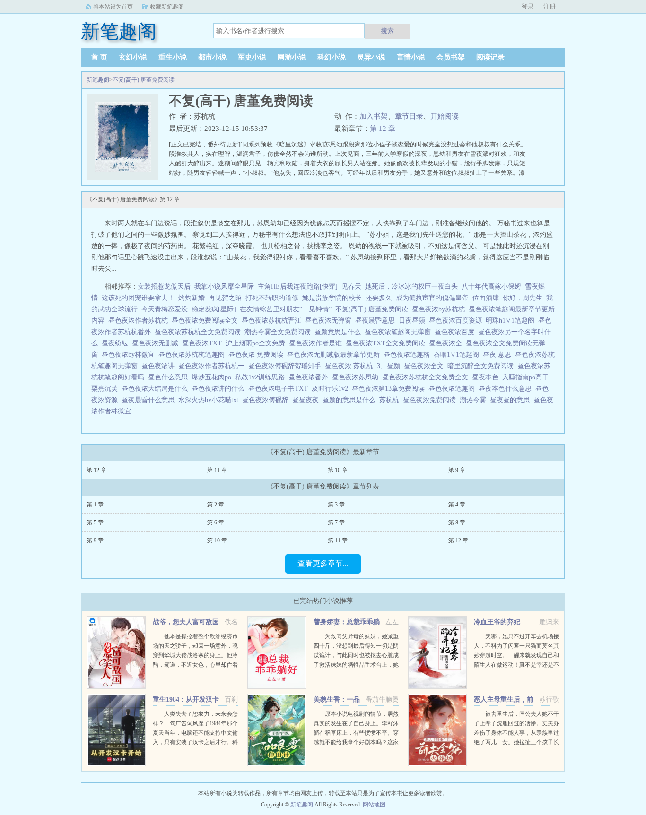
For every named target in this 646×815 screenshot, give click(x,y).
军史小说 (252, 57)
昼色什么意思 (170, 377)
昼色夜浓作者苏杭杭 (140, 320)
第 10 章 (338, 470)
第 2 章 (215, 504)
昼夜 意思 (499, 354)
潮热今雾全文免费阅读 (279, 331)
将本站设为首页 (113, 6)
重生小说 (172, 57)
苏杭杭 (391, 399)
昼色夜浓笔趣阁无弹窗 (400, 331)
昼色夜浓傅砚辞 (267, 399)
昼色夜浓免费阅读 (431, 399)
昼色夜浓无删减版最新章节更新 (335, 354)
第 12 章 (382, 128)
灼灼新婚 (191, 297)
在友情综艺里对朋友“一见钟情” (286, 309)
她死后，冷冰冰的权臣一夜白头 (411, 286)
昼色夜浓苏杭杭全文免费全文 (427, 377)
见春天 (351, 286)
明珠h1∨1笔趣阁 (512, 320)
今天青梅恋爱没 (164, 309)
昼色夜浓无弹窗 (330, 320)
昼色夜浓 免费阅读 (257, 354)
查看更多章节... (323, 563)
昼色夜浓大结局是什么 (157, 388)
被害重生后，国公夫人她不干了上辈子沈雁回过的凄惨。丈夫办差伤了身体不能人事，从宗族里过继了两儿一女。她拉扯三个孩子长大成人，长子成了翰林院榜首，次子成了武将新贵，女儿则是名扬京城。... (516, 742)
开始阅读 (444, 116)
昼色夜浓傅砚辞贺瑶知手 (286, 365)
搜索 (387, 30)
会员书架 (450, 57)
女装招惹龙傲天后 (164, 286)
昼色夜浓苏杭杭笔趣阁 (193, 354)
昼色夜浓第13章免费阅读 (390, 388)
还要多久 (379, 297)
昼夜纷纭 (117, 343)
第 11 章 (217, 470)
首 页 (99, 57)
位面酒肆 (485, 297)
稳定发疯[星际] (214, 309)
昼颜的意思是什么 (351, 399)
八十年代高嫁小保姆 (491, 286)
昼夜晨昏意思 (377, 320)
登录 (528, 6)
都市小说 (212, 57)
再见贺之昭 (225, 297)
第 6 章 (215, 522)
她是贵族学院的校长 (332, 297)
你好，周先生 (522, 297)
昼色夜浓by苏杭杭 (440, 309)
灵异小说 (371, 57)
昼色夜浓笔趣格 (409, 354)
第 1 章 (95, 504)
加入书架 (373, 116)
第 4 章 (456, 504)
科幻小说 (331, 57)
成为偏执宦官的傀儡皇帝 (432, 297)
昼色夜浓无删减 (157, 343)
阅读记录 (490, 57)
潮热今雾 (475, 399)
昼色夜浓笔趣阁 (453, 388)
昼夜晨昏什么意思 (150, 399)
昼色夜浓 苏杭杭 (351, 365)
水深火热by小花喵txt (210, 399)
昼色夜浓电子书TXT (280, 388)
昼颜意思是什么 (339, 331)
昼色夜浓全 (447, 343)
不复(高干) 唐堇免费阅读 (144, 80)
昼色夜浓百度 (456, 331)
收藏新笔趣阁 (167, 6)
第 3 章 (336, 504)
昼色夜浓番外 (310, 377)
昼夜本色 (487, 377)
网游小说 (292, 57)
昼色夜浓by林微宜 (130, 354)
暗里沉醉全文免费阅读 (482, 365)
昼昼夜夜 (307, 399)
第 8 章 (456, 522)
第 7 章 (336, 522)
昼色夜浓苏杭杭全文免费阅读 (199, 331)
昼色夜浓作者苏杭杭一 (213, 365)
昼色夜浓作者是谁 (317, 343)
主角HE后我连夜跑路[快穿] (298, 286)
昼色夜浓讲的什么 (220, 388)
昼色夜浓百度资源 (457, 320)
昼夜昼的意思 (511, 399)
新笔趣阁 (98, 80)
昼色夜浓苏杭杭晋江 (273, 320)
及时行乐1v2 (332, 388)
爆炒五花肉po (213, 377)
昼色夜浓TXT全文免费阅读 (387, 343)
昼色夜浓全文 (425, 365)
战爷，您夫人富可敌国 (186, 622)
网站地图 (374, 804)
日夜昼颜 (414, 320)
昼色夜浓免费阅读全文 (207, 320)
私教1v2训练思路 (261, 377)
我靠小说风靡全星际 (224, 286)
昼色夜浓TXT (204, 343)
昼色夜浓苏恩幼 (357, 377)
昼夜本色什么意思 (507, 388)
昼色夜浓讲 (159, 365)
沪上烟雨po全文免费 (257, 343)
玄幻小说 (133, 57)
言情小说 (411, 57)
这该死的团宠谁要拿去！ (138, 297)
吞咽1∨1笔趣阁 (458, 354)
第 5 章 (95, 522)
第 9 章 (456, 470)
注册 (549, 6)
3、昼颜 (390, 365)
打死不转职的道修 (271, 297)
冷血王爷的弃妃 (497, 622)
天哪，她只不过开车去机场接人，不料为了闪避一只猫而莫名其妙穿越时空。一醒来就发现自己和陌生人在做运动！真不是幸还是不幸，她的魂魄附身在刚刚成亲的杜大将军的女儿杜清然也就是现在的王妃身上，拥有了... (516, 664)
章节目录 (409, 116)
